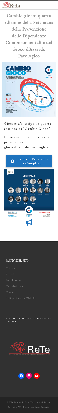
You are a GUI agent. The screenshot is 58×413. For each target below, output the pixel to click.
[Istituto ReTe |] (11, 4)
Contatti (11, 292)
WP (19, 407)
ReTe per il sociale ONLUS (20, 298)
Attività (10, 274)
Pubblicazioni (14, 280)
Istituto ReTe (21, 402)
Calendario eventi (15, 286)
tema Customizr (43, 407)
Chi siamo (11, 268)
